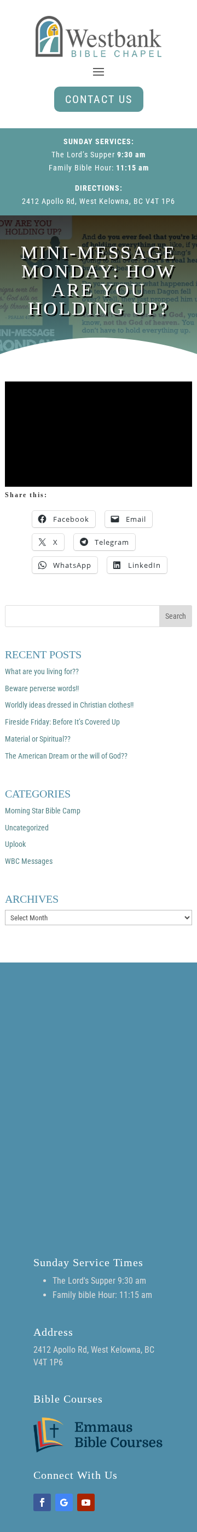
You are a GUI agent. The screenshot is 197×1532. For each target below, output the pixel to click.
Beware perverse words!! (42, 688)
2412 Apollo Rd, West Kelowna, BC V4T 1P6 (98, 201)
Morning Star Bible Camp (42, 810)
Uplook (15, 844)
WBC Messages (29, 861)
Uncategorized (27, 827)
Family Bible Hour (80, 167)
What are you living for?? (42, 671)
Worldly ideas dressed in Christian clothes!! (69, 704)
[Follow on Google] (64, 1502)
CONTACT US (98, 99)
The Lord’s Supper (83, 154)
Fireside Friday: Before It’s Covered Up (62, 721)
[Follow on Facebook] (42, 1502)
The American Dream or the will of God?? (66, 755)
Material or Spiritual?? (38, 738)
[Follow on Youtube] (86, 1502)
